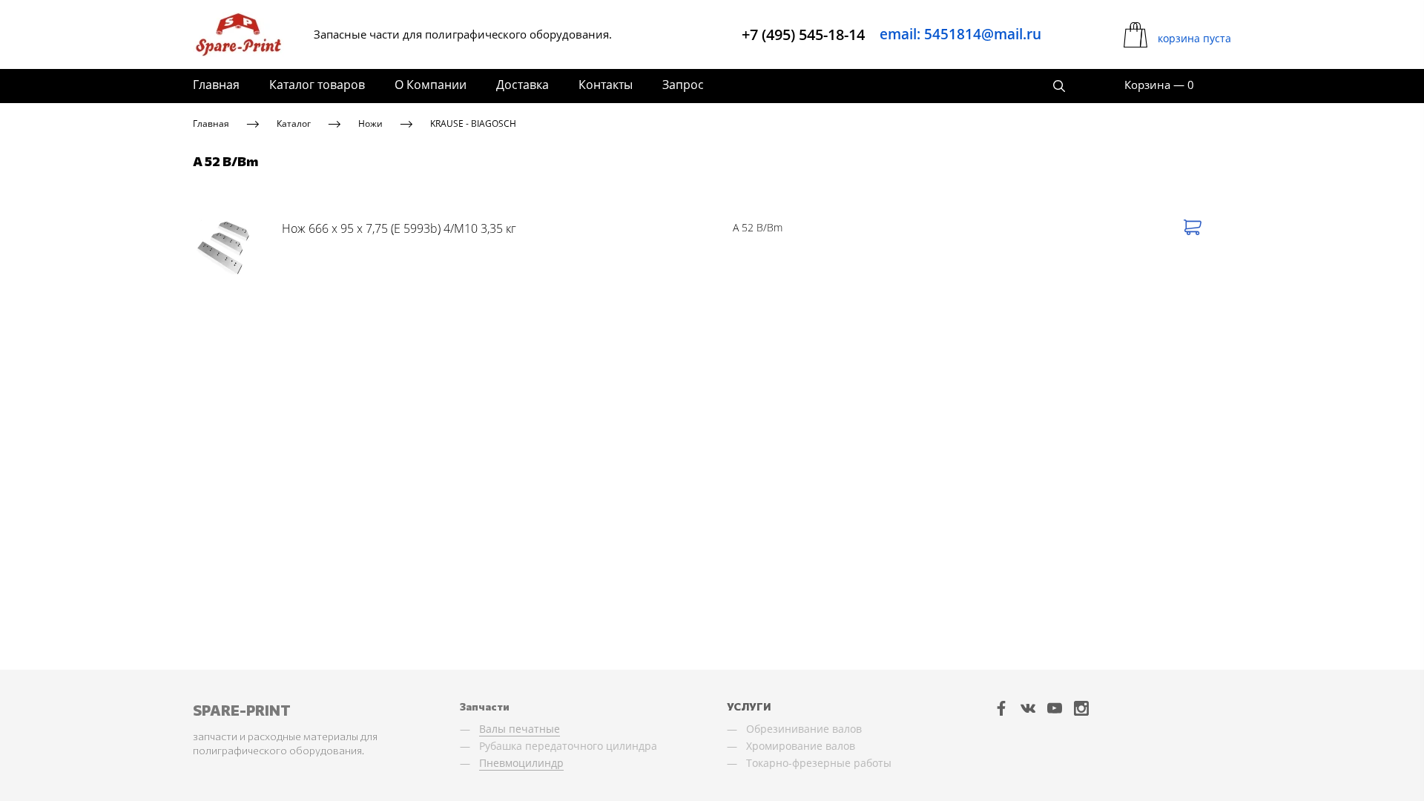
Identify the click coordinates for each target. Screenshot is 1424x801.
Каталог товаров (317, 84)
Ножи (370, 123)
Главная (216, 84)
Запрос (683, 84)
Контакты (605, 84)
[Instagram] (1081, 708)
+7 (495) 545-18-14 (803, 34)
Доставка (522, 84)
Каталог (294, 123)
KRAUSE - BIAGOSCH (473, 123)
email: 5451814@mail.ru (960, 34)
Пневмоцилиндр (521, 763)
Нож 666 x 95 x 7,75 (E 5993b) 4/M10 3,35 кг (399, 228)
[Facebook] (1001, 708)
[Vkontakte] (1028, 708)
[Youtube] (1054, 708)
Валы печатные (519, 729)
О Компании (431, 84)
